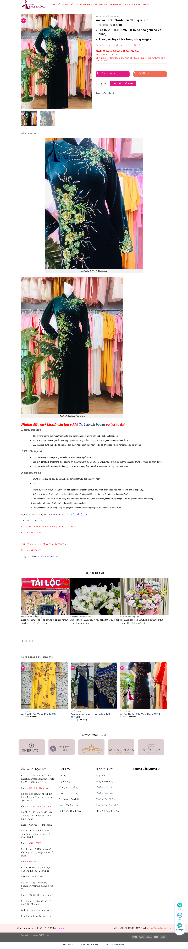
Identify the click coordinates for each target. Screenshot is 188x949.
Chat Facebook (89, 944)
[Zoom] (24, 105)
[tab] (23, 133)
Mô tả (23, 133)
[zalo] (179, 915)
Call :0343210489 (115, 944)
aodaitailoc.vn (64, 928)
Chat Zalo (68, 944)
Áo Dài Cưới (68, 4)
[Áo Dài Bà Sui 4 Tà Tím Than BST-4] (143, 685)
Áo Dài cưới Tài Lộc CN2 (75, 514)
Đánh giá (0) (33, 133)
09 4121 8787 (38, 876)
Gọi (179, 909)
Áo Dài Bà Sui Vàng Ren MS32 (38, 714)
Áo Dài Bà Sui (101, 4)
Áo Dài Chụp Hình (132, 4)
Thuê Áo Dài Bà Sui (105, 799)
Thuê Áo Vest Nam (105, 793)
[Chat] (179, 925)
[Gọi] (179, 905)
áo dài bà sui (95, 424)
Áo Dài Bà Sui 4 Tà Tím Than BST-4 (140, 714)
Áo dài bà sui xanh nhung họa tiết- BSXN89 (90, 715)
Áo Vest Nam (115, 4)
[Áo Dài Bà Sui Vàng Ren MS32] (44, 685)
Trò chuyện (179, 930)
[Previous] (25, 61)
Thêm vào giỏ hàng (123, 83)
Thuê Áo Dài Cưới (104, 787)
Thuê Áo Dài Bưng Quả (107, 805)
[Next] (87, 61)
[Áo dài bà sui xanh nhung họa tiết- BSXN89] (93, 685)
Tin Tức (146, 4)
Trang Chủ (55, 4)
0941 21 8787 (35, 843)
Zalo (179, 919)
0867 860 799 (35, 861)
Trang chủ (100, 16)
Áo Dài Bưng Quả (84, 4)
